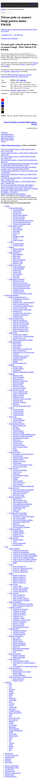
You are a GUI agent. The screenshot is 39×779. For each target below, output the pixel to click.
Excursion (12, 689)
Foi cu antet (16, 638)
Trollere (15, 479)
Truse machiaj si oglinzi (20, 502)
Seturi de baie (17, 498)
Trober (11, 745)
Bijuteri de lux (17, 311)
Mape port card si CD (19, 493)
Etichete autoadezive (19, 643)
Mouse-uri (16, 523)
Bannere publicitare (19, 655)
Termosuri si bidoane (19, 402)
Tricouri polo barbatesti (20, 215)
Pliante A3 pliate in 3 (19, 581)
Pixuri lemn (16, 347)
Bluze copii (16, 258)
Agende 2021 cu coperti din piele (23, 336)
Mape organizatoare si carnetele (23, 340)
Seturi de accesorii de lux (21, 322)
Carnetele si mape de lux (20, 315)
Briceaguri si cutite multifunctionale (24, 434)
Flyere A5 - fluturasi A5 (20, 570)
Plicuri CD (16, 647)
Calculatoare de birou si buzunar (23, 454)
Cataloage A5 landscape (20, 609)
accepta (3, 9)
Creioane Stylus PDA (19, 358)
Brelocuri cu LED (18, 386)
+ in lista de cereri (6, 35)
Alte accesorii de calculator (21, 527)
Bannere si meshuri (15, 654)
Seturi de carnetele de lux (21, 331)
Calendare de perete (19, 634)
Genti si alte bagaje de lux (21, 304)
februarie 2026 (9, 775)
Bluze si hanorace (14, 252)
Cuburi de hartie (18, 641)
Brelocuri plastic (18, 375)
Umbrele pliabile (18, 531)
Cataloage (8, 682)
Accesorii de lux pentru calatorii (23, 306)
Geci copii (16, 277)
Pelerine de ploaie (18, 536)
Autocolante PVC (14, 659)
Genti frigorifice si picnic (20, 475)
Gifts (10, 684)
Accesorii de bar (18, 441)
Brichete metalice (18, 368)
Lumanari (16, 511)
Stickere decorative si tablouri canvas (20, 677)
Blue (10, 750)
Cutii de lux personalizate (21, 552)
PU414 (35, 63)
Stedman (11, 721)
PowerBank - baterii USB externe (23, 516)
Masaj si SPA (17, 509)
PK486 (6, 66)
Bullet (11, 695)
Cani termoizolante (19, 420)
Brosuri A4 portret (18, 625)
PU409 (32, 64)
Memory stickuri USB (20, 515)
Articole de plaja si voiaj (16, 390)
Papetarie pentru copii (19, 363)
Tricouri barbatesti (18, 210)
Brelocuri (12, 374)
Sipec (10, 702)
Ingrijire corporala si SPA (17, 497)
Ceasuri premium (18, 415)
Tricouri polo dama (19, 217)
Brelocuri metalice (18, 377)
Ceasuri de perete (18, 411)
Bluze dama (16, 256)
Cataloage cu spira (18, 618)
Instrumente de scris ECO (21, 356)
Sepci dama (16, 231)
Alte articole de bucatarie (20, 438)
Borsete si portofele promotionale (23, 486)
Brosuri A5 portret (18, 623)
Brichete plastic (17, 367)
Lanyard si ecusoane (19, 388)
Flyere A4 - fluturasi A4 (20, 572)
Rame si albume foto (19, 425)
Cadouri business (14, 548)
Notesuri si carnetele (19, 461)
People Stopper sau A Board (22, 671)
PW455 (22, 64)
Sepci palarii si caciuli (15, 226)
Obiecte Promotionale (11, 295)
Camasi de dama (18, 245)
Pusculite (15, 427)
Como (11, 737)
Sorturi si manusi (18, 431)
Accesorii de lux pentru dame (22, 309)
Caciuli (15, 238)
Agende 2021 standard (20, 334)
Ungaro (11, 705)
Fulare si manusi (18, 240)
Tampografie (9, 753)
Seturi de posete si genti (20, 329)
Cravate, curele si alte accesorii (22, 293)
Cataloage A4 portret (19, 613)
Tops (10, 696)
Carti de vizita (13, 584)
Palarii (15, 235)
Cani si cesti (12, 416)
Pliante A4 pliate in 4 (19, 579)
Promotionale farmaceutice (21, 506)
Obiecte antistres (18, 540)
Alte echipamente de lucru (21, 286)
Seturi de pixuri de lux (20, 320)
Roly (10, 716)
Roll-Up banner (18, 670)
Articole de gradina (19, 445)
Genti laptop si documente (21, 491)
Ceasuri (11, 408)
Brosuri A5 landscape (19, 622)
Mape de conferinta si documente (23, 490)
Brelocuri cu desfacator (20, 381)
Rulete (15, 449)
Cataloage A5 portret (19, 611)
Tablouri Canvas (18, 680)
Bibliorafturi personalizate (21, 648)
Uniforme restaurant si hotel (21, 288)
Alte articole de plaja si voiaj (22, 406)
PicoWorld (12, 698)
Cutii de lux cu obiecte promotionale (24, 554)
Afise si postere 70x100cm (21, 600)
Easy (10, 686)
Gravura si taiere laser (11, 755)
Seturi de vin (17, 440)
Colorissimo (12, 700)
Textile (7, 206)
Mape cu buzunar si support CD (23, 605)
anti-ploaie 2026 (10, 771)
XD (10, 741)
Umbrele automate (18, 532)
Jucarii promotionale (19, 543)
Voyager (11, 743)
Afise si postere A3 (19, 597)
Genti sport (16, 474)
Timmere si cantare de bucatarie (23, 436)
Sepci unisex (17, 227)
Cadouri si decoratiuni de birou (22, 465)
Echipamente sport (18, 292)
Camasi (11, 242)
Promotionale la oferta (12, 767)
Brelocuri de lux (18, 379)
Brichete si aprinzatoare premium (23, 372)
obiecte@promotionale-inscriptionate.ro (13, 194)
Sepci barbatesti (18, 229)
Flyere (11, 564)
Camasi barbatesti (18, 243)
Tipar (6, 547)
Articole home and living (16, 424)
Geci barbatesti (17, 274)
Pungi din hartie (18, 650)
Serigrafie (8, 760)
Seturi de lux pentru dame (21, 324)
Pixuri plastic (17, 343)
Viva (10, 739)
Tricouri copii (17, 213)
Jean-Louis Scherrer (15, 713)
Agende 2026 (9, 769)
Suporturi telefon (18, 459)
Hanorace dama (18, 261)
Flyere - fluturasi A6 (19, 566)
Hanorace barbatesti (19, 259)
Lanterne (15, 450)
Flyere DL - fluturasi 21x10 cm (22, 568)
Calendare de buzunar (20, 630)
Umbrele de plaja (18, 397)
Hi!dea (11, 691)
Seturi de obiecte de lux (16, 318)
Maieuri (11, 247)
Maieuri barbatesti (18, 249)
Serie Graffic (13, 734)
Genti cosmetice (18, 484)
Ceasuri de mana (18, 413)
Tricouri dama (17, 211)
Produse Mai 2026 (10, 776)
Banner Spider (17, 673)
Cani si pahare (17, 418)
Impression (12, 727)
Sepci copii (16, 233)
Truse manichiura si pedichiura (22, 504)
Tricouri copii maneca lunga (21, 224)
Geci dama (16, 276)
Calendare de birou (19, 632)
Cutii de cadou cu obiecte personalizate (25, 556)
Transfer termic (9, 757)
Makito (11, 746)
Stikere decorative (18, 679)
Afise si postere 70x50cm (21, 598)
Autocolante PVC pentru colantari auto (25, 666)
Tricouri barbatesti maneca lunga (23, 220)
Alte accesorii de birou (20, 466)
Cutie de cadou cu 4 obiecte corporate (25, 559)
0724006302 (5, 192)
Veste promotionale (19, 267)
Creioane (15, 354)
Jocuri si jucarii (13, 538)
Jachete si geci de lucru (20, 283)
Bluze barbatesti (18, 254)
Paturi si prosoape (18, 395)
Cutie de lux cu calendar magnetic (23, 557)
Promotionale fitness (19, 507)
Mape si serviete (14, 488)
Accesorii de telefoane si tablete (23, 520)
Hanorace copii (17, 263)
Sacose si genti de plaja (20, 393)
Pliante (11, 573)
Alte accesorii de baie (19, 500)
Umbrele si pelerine (15, 529)
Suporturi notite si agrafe (20, 457)
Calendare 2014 (14, 629)
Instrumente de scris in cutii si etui (23, 352)
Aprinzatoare (17, 370)
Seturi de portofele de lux (21, 327)
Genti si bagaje (13, 468)
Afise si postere (13, 593)
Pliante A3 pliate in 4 (19, 582)
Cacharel (11, 704)
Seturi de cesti (17, 422)
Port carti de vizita (18, 495)
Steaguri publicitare (19, 675)
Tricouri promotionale (15, 208)
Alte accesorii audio (19, 518)
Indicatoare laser (18, 359)
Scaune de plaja (18, 400)
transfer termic (14, 71)
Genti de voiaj (17, 472)
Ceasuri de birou (18, 409)
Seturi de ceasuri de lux (20, 325)
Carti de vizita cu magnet (20, 588)
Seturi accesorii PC (19, 525)
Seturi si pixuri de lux (19, 350)
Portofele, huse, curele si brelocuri (23, 302)
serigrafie (7, 71)
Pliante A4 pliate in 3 (19, 577)
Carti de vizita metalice (20, 589)
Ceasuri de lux (17, 301)
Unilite (11, 732)
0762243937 (14, 192)
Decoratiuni (16, 429)
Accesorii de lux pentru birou (22, 313)
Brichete (11, 365)
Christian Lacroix (14, 711)
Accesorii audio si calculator (18, 513)
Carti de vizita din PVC (20, 591)
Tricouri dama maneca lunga (10, 145)
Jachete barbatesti (18, 268)
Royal (11, 748)
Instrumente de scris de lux (21, 299)
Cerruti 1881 (13, 707)
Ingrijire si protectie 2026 (13, 773)
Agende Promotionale (16, 730)
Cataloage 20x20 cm (19, 614)
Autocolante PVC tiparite (21, 661)
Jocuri (15, 541)
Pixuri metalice (17, 345)
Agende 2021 (13, 333)
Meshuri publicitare (19, 657)
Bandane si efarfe (18, 236)
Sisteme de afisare (14, 668)
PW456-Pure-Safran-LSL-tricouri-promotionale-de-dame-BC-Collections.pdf (16, 75)
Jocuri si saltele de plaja (20, 391)
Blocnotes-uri (17, 639)
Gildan (11, 723)
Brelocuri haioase (18, 383)
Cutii (14, 652)
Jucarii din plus (17, 545)
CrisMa (11, 693)
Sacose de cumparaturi (20, 470)
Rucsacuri (16, 477)
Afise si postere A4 (19, 595)
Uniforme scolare (18, 290)
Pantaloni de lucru (18, 281)
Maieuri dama (17, 251)
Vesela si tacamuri (18, 432)
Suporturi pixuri (18, 456)
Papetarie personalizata (16, 636)
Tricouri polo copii (18, 218)
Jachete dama (17, 270)
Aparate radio (17, 463)
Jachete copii (17, 272)
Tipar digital (8, 762)
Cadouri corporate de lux (20, 550)
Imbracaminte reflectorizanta (22, 284)
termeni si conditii (25, 195)
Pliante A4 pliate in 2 (19, 575)
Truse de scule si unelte (20, 447)
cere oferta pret (18, 35)
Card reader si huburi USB (21, 522)
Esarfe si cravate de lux (20, 308)
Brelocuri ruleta (18, 384)
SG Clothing (13, 725)
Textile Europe (13, 736)
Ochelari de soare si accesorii (22, 399)
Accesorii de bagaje (19, 482)
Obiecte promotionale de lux (18, 297)
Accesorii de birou (14, 452)
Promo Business (14, 729)
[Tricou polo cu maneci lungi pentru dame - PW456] (19, 31)
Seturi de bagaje (18, 481)
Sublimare (8, 759)
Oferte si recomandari (11, 766)
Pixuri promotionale (15, 342)
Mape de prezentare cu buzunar (23, 604)
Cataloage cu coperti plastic (21, 620)
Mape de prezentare (15, 602)
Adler (10, 714)
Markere (15, 361)
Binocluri (16, 404)
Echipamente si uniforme (16, 279)
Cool (10, 688)
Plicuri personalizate (19, 645)
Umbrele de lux (18, 317)
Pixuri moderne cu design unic (22, 349)
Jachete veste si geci (15, 265)
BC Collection (21, 80)
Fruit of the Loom (14, 718)
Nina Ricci (12, 709)
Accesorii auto (17, 443)
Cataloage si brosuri (15, 607)
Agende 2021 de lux (19, 338)
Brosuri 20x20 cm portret (21, 627)
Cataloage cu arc (18, 616)
